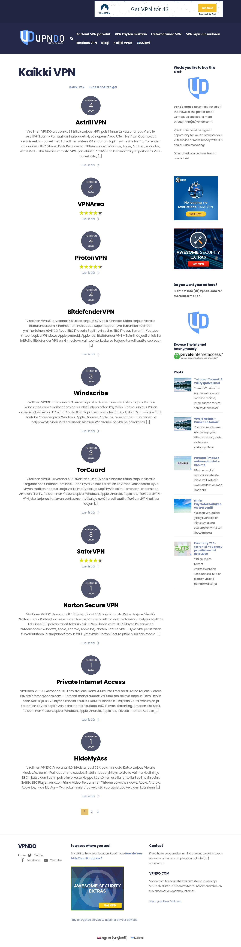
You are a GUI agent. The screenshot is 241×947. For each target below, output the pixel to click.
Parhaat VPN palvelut (93, 34)
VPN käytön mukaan (131, 34)
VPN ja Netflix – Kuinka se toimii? (206, 420)
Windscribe (91, 393)
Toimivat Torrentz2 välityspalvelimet (208, 381)
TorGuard (91, 470)
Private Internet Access (90, 682)
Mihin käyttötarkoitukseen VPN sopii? (207, 504)
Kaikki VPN (76, 87)
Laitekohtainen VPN (166, 34)
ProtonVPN (91, 257)
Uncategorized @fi (103, 87)
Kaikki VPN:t (123, 43)
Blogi (105, 43)
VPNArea (91, 204)
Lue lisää (88, 165)
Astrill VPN (91, 122)
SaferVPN (91, 551)
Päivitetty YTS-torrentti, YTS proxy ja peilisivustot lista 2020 (208, 549)
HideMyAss (90, 758)
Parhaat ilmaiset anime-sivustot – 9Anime (207, 461)
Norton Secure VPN (91, 605)
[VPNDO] (41, 44)
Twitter (38, 855)
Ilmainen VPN (86, 43)
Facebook (33, 860)
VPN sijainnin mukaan (203, 34)
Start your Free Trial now (165, 901)
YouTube (55, 860)
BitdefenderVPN (90, 311)
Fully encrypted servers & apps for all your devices (104, 920)
